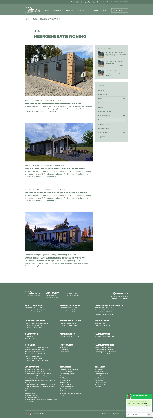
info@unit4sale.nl (92, 2)
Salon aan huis (100, 323)
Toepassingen (57, 11)
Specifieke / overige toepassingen (71, 393)
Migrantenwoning (103, 124)
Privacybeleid (106, 414)
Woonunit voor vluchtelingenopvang (36, 323)
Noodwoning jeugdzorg (67, 374)
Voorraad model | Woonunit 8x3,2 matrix (38, 374)
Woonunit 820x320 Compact (104, 314)
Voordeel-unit (99, 378)
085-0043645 (77, 2)
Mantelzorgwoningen (101, 374)
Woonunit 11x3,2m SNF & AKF (104, 310)
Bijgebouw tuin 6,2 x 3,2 (103, 325)
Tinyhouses (98, 387)
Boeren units (102, 94)
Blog (95, 10)
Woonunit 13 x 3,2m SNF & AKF (105, 308)
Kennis (100, 107)
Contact (104, 11)
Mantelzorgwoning (104, 116)
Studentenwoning (104, 132)
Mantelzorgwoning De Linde (34, 308)
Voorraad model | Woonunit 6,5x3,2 (36, 376)
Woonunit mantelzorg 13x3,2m (104, 336)
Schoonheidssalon (30, 393)
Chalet (100, 99)
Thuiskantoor (29, 336)
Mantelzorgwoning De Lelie (103, 347)
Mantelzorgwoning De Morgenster (35, 310)
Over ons (81, 11)
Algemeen (101, 90)
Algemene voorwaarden (120, 414)
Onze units (69, 11)
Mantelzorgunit (64, 382)
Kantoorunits (99, 371)
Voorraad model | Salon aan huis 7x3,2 (37, 369)
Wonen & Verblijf (65, 389)
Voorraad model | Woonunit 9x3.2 (35, 371)
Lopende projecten (104, 111)
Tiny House (63, 395)
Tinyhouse (101, 137)
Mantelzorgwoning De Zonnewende (36, 312)
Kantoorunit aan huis (31, 395)
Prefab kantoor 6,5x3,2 (67, 352)
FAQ (89, 11)
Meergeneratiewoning (105, 120)
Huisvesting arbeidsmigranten (69, 369)
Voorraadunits (99, 376)
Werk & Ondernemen (66, 391)
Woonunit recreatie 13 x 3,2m (69, 336)
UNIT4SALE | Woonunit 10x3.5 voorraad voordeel (40, 384)
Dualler (42, 414)
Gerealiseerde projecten (106, 103)
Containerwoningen (101, 382)
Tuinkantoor (28, 391)
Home (47, 11)
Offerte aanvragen (119, 10)
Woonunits (98, 369)
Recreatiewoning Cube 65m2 (34, 378)
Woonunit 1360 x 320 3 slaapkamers (107, 312)
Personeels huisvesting (32, 397)
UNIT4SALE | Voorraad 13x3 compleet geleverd (39, 387)
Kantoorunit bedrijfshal (32, 389)
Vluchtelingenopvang (66, 371)
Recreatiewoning (103, 128)
